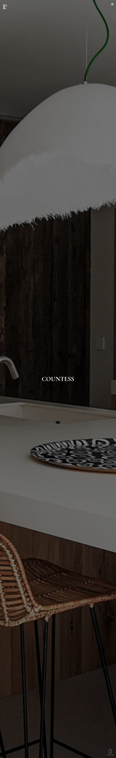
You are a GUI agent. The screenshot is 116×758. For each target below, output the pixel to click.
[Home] (5, 7)
